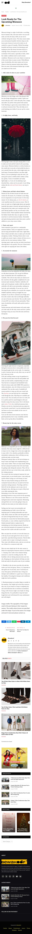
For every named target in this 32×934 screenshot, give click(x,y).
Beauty (10, 928)
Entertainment (17, 928)
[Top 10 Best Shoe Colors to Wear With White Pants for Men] (16, 670)
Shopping (14, 930)
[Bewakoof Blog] (7, 2)
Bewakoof (8, 25)
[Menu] (2, 2)
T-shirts (19, 650)
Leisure (23, 928)
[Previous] (3, 822)
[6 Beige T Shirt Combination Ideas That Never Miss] (5, 802)
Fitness (28, 928)
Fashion (7, 11)
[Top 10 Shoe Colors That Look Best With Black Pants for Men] (16, 696)
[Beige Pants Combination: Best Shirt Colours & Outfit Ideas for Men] (16, 722)
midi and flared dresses (16, 185)
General (20, 930)
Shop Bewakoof (26, 2)
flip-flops (6, 393)
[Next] (29, 822)
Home (2, 11)
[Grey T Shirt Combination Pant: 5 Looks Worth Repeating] (5, 794)
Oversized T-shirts (16, 652)
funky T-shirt (8, 404)
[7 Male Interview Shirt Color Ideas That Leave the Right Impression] (5, 779)
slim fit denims (23, 200)
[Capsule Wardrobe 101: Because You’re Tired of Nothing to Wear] (5, 787)
